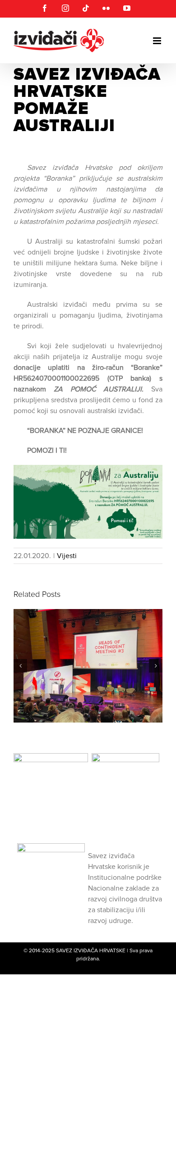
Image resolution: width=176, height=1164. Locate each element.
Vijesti (67, 555)
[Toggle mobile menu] (157, 40)
